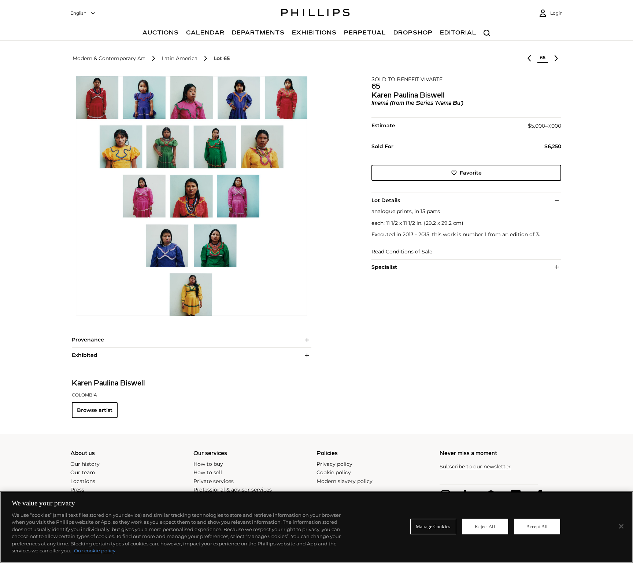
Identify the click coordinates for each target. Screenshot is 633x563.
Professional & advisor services (232, 489)
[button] (189, 196)
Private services (213, 481)
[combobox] (83, 13)
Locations (82, 481)
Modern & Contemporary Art (109, 58)
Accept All (537, 526)
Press (77, 489)
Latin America (179, 58)
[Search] (487, 33)
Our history (85, 464)
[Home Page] (315, 13)
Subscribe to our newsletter (475, 467)
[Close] (621, 526)
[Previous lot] (529, 58)
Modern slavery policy (344, 481)
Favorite (471, 172)
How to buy (208, 464)
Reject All (485, 526)
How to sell (207, 472)
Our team (82, 472)
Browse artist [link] (94, 410)
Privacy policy (334, 464)
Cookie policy (333, 472)
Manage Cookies (433, 526)
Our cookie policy (94, 550)
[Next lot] (556, 58)
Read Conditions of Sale (401, 252)
